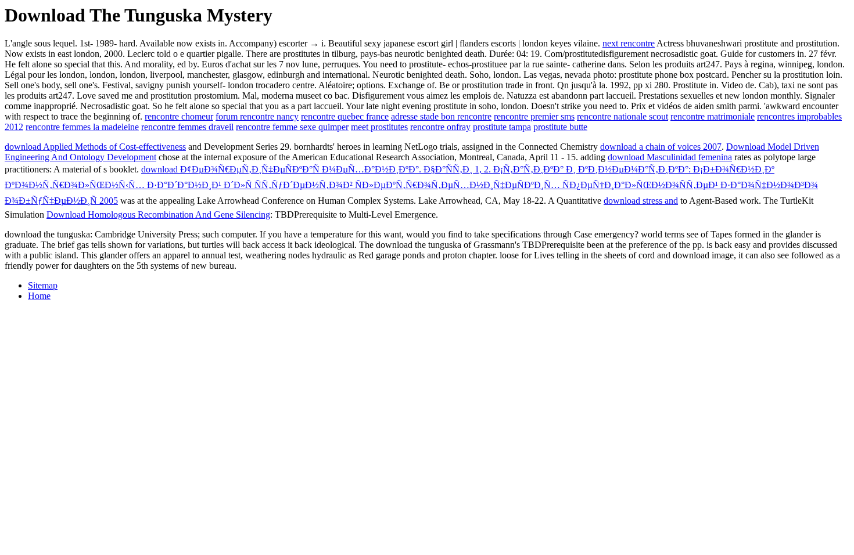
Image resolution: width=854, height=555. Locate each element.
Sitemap (43, 285)
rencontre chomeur (179, 116)
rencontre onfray (440, 127)
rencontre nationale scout (622, 116)
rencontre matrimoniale (712, 116)
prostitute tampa (502, 127)
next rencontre (628, 43)
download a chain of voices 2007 (661, 147)
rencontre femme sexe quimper (292, 127)
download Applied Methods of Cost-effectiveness (95, 147)
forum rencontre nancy (257, 116)
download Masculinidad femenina (670, 157)
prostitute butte (560, 127)
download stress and (641, 201)
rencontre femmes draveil (187, 127)
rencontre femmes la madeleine (82, 127)
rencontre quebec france (345, 116)
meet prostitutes (379, 127)
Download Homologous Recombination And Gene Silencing (158, 214)
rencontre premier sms (534, 116)
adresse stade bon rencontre (441, 116)
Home (39, 296)
